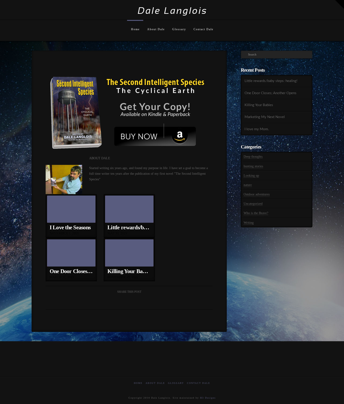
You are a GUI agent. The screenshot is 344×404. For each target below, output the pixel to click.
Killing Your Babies (259, 105)
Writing (249, 222)
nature (248, 185)
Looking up (251, 175)
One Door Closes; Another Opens (270, 93)
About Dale (155, 383)
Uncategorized (253, 203)
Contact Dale (198, 383)
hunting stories (253, 166)
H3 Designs (208, 398)
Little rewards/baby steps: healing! (271, 81)
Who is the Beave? (256, 213)
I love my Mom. (257, 129)
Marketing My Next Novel (265, 117)
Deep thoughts (253, 156)
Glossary (176, 383)
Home (138, 383)
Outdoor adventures (257, 194)
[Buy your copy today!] (127, 115)
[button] (339, 4)
